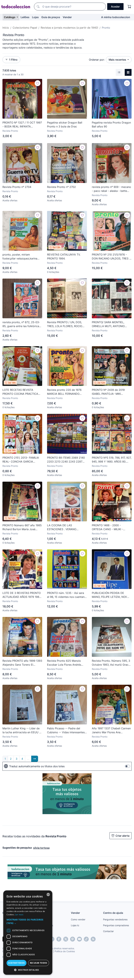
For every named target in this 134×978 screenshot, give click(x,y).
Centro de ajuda (113, 912)
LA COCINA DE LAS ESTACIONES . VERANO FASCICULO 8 (61, 527)
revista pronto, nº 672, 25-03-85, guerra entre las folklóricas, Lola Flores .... (21, 324)
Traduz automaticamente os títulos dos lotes (37, 766)
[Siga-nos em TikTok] (86, 939)
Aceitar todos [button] (16, 962)
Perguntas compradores (116, 925)
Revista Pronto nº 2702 (61, 187)
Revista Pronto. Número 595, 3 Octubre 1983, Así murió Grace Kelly (111, 663)
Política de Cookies (65, 951)
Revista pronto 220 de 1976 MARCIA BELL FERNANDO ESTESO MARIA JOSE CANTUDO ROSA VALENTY (64, 392)
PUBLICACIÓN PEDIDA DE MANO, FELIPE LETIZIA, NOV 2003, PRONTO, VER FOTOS (109, 595)
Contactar (108, 931)
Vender (67, 17)
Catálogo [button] (10, 17)
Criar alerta (122, 835)
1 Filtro (13, 59)
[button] (28, 921)
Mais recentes (118, 59)
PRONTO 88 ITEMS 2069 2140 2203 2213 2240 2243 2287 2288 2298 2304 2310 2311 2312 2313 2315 (66, 460)
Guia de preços (50, 17)
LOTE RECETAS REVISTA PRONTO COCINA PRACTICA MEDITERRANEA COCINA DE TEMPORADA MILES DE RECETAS (20, 392)
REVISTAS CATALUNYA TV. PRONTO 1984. (63, 256)
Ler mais (19, 914)
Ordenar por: (97, 59)
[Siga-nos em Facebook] (58, 939)
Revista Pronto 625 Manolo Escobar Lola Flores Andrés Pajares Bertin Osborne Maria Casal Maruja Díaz (65, 663)
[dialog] (27, 932)
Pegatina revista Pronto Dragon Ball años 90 (111, 124)
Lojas (35, 17)
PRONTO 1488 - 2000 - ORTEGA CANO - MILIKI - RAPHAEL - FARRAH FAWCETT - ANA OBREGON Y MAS (112, 527)
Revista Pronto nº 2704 (16, 187)
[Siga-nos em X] (65, 939)
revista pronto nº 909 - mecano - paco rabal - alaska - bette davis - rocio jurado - (111, 189)
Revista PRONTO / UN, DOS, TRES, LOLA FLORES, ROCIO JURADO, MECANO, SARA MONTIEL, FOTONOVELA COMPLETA (64, 324)
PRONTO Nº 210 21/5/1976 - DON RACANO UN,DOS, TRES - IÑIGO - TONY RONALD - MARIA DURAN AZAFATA (111, 256)
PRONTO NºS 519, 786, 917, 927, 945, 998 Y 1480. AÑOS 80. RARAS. (111, 460)
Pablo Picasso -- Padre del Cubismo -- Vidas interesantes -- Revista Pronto (67, 730)
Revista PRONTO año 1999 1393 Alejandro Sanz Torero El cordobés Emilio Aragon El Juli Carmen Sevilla (22, 663)
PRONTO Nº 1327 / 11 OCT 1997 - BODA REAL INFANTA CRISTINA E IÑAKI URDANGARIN (22, 124)
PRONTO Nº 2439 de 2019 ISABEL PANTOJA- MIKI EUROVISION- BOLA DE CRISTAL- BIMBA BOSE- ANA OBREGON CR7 (109, 392)
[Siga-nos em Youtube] (79, 939)
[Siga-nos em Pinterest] (72, 939)
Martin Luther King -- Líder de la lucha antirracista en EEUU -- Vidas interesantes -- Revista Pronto (22, 730)
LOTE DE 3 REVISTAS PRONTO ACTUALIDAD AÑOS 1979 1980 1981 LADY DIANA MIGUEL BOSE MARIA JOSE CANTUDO (21, 595)
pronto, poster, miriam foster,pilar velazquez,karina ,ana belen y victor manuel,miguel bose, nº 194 (19, 256)
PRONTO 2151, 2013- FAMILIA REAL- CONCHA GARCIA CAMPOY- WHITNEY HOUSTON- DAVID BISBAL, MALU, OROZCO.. (20, 460)
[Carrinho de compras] (129, 6)
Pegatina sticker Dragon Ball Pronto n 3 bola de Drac (64, 124)
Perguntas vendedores (115, 919)
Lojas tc (75, 925)
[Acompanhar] (38, 83)
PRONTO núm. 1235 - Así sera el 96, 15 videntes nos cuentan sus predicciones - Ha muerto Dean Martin (65, 595)
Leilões (25, 17)
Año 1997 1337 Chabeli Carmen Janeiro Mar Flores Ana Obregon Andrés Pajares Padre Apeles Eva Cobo (111, 730)
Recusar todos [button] (38, 962)
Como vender (78, 919)
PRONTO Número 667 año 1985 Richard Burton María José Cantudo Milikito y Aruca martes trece (22, 527)
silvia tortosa (41, 847)
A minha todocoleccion (115, 17)
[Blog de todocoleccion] (93, 939)
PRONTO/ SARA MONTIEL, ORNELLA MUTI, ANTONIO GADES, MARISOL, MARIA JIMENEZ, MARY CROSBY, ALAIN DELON (108, 324)
